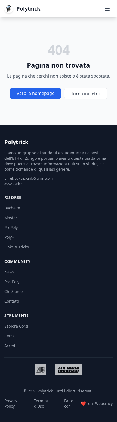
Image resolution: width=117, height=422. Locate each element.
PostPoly (11, 281)
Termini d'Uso (41, 403)
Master (10, 217)
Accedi (10, 345)
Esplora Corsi (16, 326)
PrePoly (11, 227)
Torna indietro (85, 94)
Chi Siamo (13, 291)
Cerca (9, 335)
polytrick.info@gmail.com (33, 178)
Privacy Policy (10, 403)
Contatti (11, 301)
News (9, 271)
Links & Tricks (16, 247)
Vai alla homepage (35, 93)
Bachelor (12, 207)
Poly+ (9, 237)
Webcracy (104, 403)
